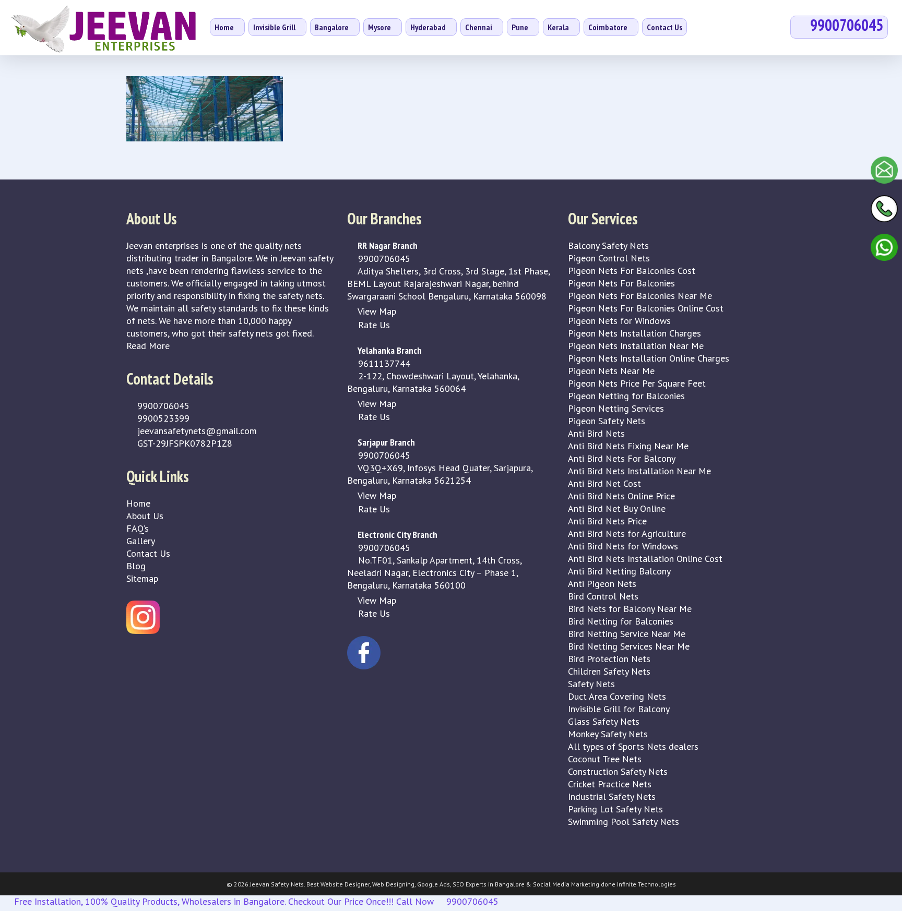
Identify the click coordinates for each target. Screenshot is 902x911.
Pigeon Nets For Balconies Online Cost (645, 308)
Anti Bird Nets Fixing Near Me (628, 446)
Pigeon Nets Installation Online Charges (648, 358)
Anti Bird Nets (596, 433)
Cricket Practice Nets (609, 784)
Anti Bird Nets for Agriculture (627, 534)
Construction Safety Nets (618, 771)
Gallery (140, 541)
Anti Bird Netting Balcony (619, 571)
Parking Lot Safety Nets (615, 809)
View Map (375, 311)
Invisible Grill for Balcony (619, 709)
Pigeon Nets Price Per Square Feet (637, 383)
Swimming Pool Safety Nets (623, 822)
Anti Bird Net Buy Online (617, 508)
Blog (136, 566)
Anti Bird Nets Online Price (621, 496)
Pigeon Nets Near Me (611, 371)
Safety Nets (591, 684)
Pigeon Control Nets (609, 258)
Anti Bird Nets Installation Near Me (639, 471)
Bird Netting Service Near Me (626, 634)
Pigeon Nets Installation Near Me (636, 346)
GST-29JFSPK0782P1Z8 (183, 443)
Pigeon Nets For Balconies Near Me (640, 296)
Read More (148, 346)
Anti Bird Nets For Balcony (621, 458)
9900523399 (162, 418)
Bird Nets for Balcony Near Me (630, 609)
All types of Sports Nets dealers (633, 746)
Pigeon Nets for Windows (619, 321)
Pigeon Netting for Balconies (626, 396)
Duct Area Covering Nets (617, 696)
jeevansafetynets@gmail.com (196, 431)
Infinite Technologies (646, 884)
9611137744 (382, 363)
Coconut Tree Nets (605, 759)
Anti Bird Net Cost (604, 483)
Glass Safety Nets (603, 721)
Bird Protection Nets (609, 659)
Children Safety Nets (609, 671)
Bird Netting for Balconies (620, 621)
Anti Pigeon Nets (602, 584)
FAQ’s (137, 528)
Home (138, 503)
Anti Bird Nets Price (607, 521)
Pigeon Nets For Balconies (621, 283)
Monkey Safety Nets (608, 734)
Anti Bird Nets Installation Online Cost (645, 559)
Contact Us (148, 553)
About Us (144, 516)
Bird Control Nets (603, 596)
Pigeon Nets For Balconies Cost (631, 271)
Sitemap (142, 578)
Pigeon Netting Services (616, 408)
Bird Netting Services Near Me (629, 646)
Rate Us (372, 325)
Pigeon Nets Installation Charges (634, 333)
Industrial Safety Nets (612, 796)
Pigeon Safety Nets (606, 421)
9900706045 (162, 406)
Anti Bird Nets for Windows (623, 546)
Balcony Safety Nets (608, 245)
